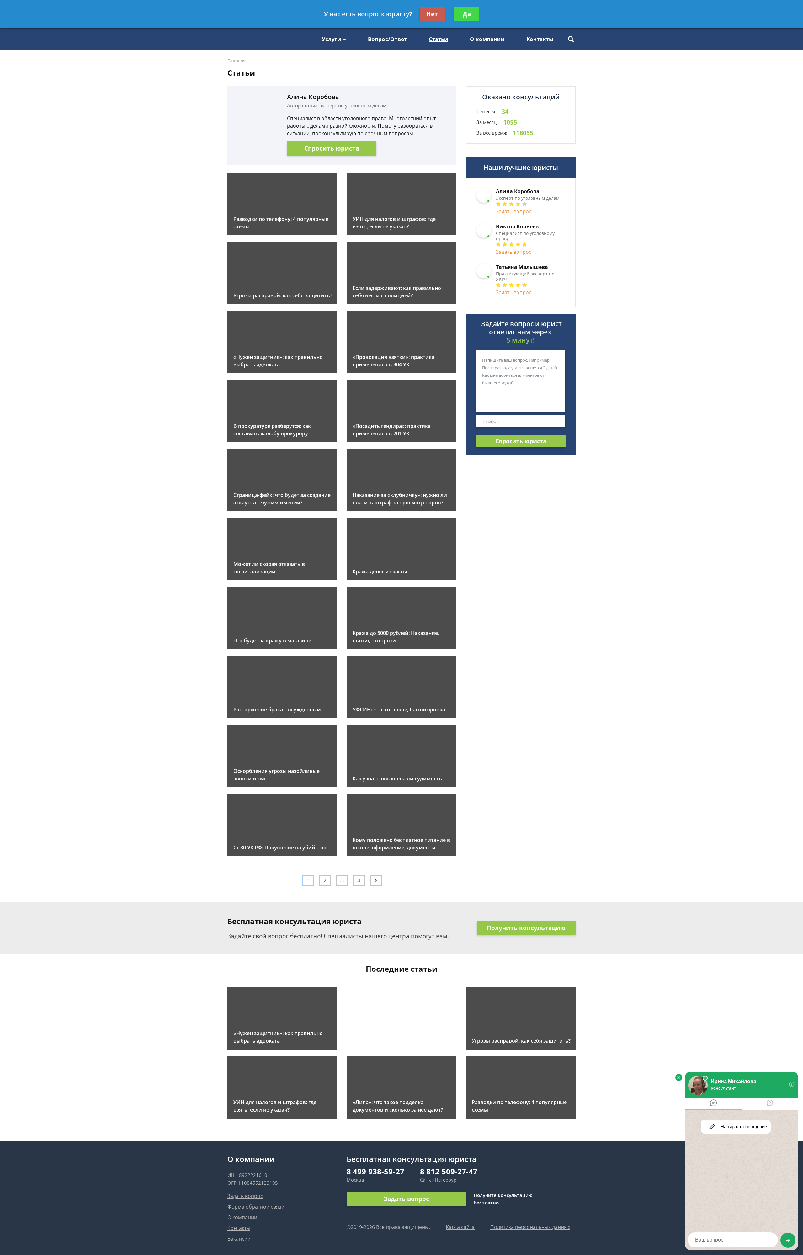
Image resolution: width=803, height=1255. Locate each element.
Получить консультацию (526, 928)
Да (467, 14)
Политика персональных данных (530, 1227)
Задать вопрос (513, 211)
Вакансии (239, 1238)
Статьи (438, 39)
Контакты (539, 39)
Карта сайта (460, 1227)
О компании (487, 39)
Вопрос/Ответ (387, 39)
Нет (432, 14)
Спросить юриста (331, 148)
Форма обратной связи (256, 1206)
